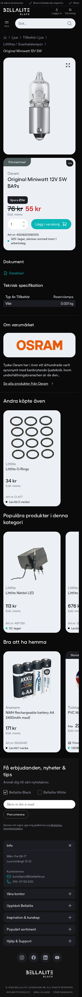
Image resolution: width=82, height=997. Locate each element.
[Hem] (5, 37)
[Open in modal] (67, 65)
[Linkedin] (45, 957)
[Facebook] (33, 957)
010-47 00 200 (23, 881)
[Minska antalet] (23, 226)
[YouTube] (57, 957)
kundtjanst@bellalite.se (29, 876)
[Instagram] (21, 957)
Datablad (16, 273)
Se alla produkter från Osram (25, 383)
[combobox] (45, 23)
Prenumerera (16, 814)
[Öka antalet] (23, 222)
